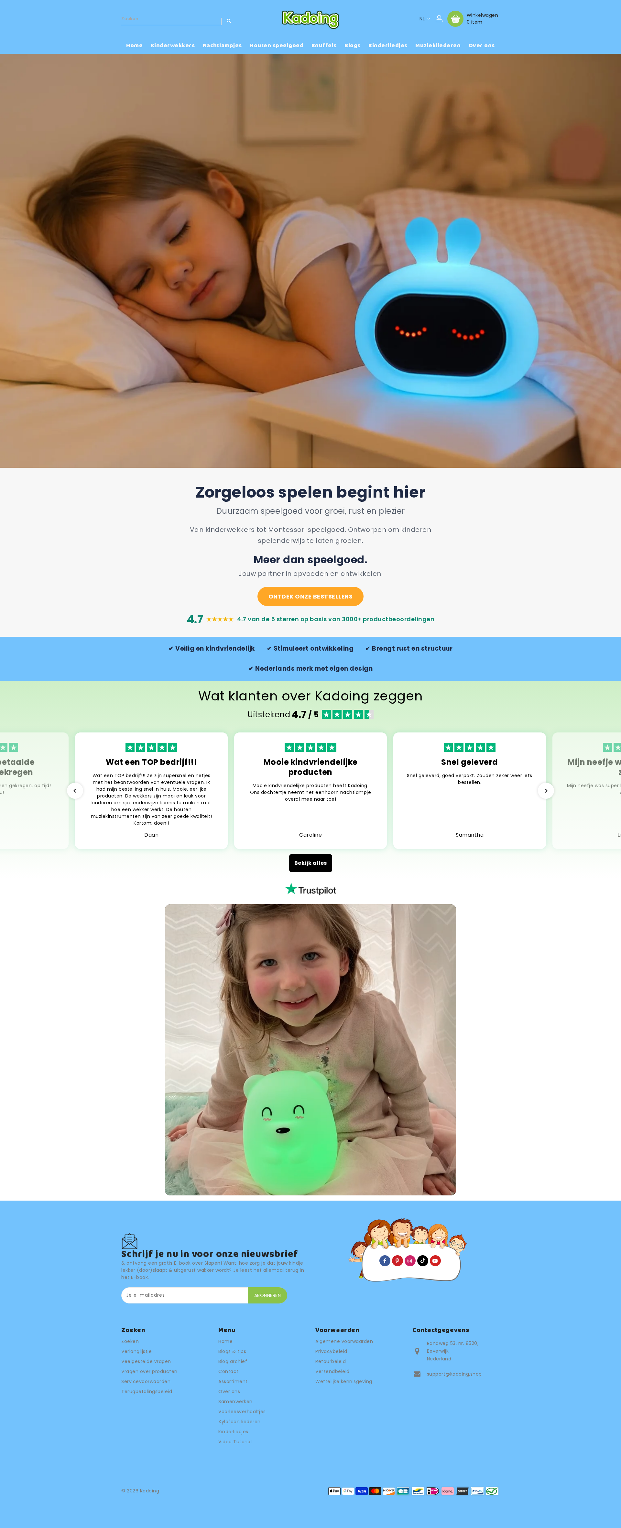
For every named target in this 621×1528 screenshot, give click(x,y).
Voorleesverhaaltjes (242, 1411)
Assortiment (233, 1381)
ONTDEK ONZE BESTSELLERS (310, 596)
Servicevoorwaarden (145, 1381)
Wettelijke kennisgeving (343, 1381)
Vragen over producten (149, 1371)
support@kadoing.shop (454, 1374)
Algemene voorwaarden (344, 1341)
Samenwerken (235, 1401)
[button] (75, 791)
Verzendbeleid (332, 1371)
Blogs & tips (232, 1351)
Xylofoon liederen (239, 1421)
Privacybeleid (331, 1351)
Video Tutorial (235, 1441)
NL (422, 19)
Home (225, 1341)
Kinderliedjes (233, 1431)
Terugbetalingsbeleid (146, 1391)
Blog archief (232, 1361)
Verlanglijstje (136, 1351)
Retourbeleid (330, 1361)
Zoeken (130, 1341)
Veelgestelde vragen (146, 1361)
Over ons (229, 1391)
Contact (228, 1371)
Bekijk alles (310, 863)
